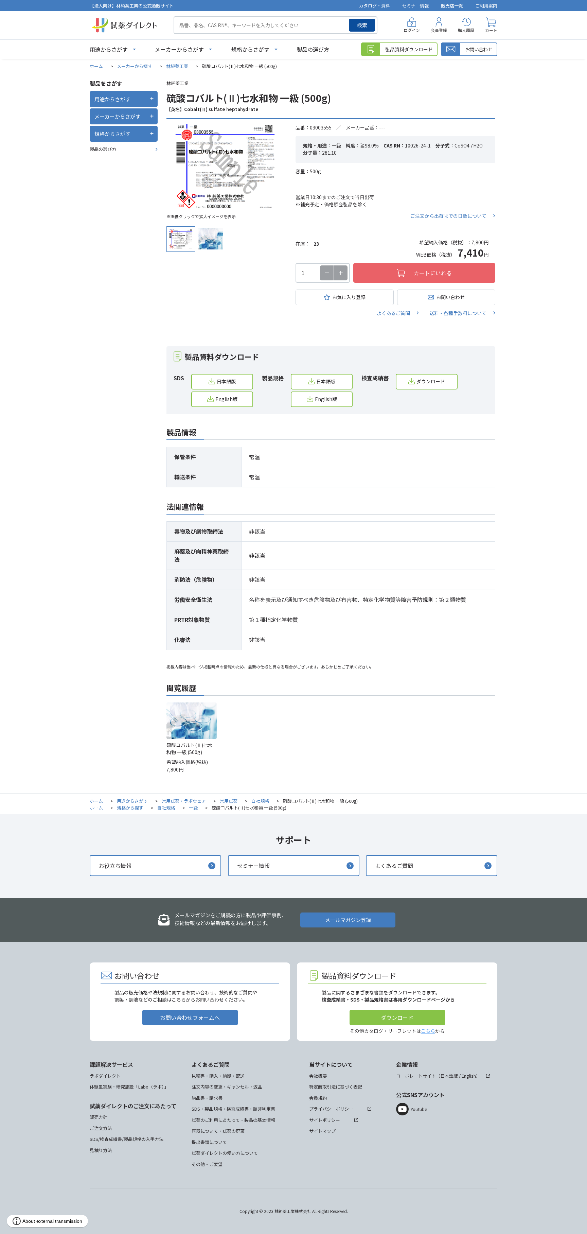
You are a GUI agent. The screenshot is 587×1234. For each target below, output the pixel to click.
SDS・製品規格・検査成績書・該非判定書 (233, 1109)
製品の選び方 (313, 49)
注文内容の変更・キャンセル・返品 (227, 1086)
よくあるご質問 (393, 313)
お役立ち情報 (115, 866)
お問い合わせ (450, 297)
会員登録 (439, 30)
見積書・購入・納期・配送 (218, 1076)
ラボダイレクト (105, 1076)
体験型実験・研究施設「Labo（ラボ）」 (129, 1086)
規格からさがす (250, 49)
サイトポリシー (324, 1120)
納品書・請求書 (207, 1098)
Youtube (419, 1109)
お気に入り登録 (349, 297)
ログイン (412, 30)
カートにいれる (433, 273)
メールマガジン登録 (348, 919)
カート (491, 30)
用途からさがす (109, 49)
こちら (428, 1030)
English (469, 1076)
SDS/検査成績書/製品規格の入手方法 (126, 1139)
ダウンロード (430, 381)
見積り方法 (101, 1150)
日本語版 (226, 381)
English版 (226, 399)
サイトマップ (322, 1131)
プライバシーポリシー (331, 1109)
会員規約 (318, 1098)
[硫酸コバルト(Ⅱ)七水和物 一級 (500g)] (225, 167)
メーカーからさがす (179, 49)
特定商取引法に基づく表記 (335, 1086)
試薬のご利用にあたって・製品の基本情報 (233, 1120)
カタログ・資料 (374, 5)
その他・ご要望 (207, 1164)
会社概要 (318, 1076)
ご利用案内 (486, 5)
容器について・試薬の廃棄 (218, 1131)
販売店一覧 (452, 5)
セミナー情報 (415, 5)
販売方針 (98, 1117)
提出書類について (209, 1142)
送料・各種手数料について (457, 313)
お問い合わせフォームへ (190, 1017)
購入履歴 (466, 30)
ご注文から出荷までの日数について (448, 215)
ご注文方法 (101, 1128)
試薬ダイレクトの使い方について (225, 1153)
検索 (362, 25)
